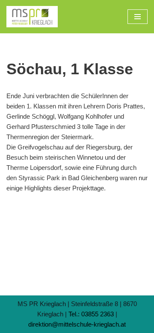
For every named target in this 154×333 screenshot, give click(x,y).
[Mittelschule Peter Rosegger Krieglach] (32, 16)
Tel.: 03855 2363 (91, 314)
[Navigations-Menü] (137, 16)
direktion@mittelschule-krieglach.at (77, 324)
